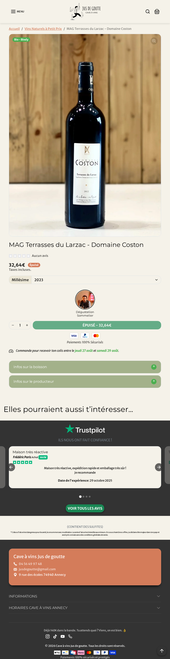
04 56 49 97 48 (30, 564)
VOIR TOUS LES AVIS (85, 508)
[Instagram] (47, 636)
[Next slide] (162, 424)
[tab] (80, 497)
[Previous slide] (8, 424)
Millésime (20, 280)
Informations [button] (23, 596)
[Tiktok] (55, 636)
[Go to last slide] (11, 467)
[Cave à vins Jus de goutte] (85, 11)
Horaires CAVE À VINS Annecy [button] (38, 608)
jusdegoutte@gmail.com (37, 569)
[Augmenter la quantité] (27, 325)
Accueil (14, 29)
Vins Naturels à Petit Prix (43, 29)
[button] (17, 11)
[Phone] (70, 636)
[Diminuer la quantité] (13, 325)
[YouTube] (62, 636)
